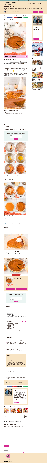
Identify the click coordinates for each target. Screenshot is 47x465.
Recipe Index (29, 3)
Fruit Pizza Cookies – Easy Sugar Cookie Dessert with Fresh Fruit (25, 417)
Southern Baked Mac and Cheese (14, 62)
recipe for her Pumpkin (20, 68)
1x (22, 321)
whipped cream (8, 123)
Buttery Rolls (9, 63)
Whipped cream (9, 332)
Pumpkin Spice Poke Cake (9, 254)
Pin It (26, 56)
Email (5, 442)
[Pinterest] (42, 458)
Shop (36, 3)
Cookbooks (33, 3)
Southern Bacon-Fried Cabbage (34, 80)
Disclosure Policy (24, 15)
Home (5, 4)
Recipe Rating (6, 428)
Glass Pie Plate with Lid (10, 313)
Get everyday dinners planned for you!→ (23, 0)
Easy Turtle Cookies (12, 415)
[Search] (42, 3)
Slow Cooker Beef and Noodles (34, 90)
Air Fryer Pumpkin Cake (9, 255)
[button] (20, 11)
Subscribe (39, 3)
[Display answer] (27, 218)
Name (5, 439)
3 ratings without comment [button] (17, 421)
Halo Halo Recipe (18, 415)
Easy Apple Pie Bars (8, 252)
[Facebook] (40, 458)
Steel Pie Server (9, 312)
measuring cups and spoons (11, 314)
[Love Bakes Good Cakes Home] (10, 2)
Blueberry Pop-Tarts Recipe (6, 416)
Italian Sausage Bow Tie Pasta (40, 90)
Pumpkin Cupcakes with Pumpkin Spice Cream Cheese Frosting (15, 253)
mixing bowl (8, 311)
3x (25, 321)
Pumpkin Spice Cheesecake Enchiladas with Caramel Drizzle (34, 69)
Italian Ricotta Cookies (39, 80)
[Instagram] (37, 458)
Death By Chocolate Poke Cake (39, 68)
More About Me (16, 402)
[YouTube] (39, 458)
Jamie (8, 11)
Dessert (10, 4)
